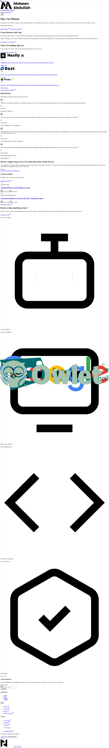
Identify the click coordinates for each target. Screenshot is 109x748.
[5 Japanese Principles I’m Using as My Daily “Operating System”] (54, 193)
